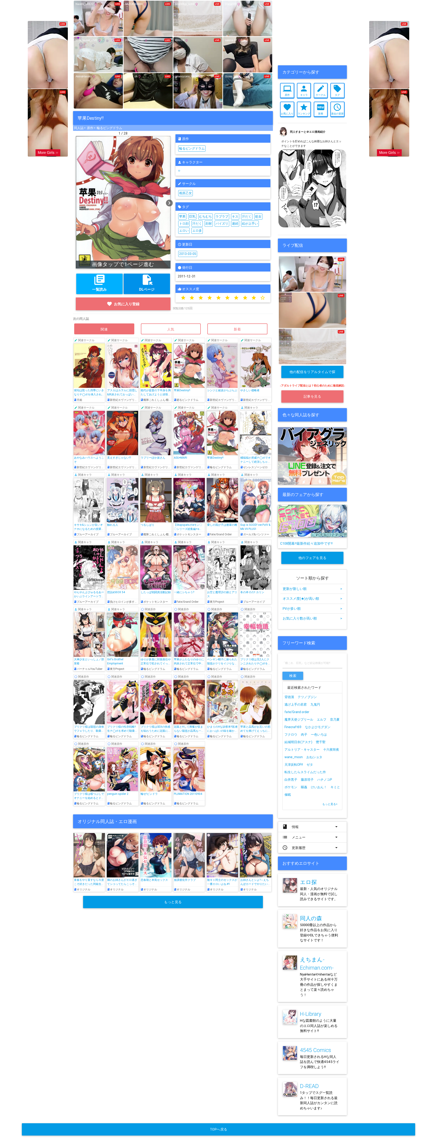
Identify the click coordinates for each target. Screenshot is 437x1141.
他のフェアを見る (312, 558)
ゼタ (310, 764)
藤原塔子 (307, 780)
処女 (258, 216)
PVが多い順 (312, 608)
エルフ (321, 719)
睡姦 (304, 787)
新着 (237, 329)
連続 (235, 223)
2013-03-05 (187, 254)
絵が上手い (250, 223)
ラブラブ (222, 216)
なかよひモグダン (317, 727)
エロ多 (197, 231)
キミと (335, 787)
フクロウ (291, 734)
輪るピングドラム (109, 128)
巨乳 (192, 216)
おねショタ (314, 757)
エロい (184, 231)
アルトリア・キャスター (302, 749)
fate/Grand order (297, 712)
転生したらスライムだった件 (305, 772)
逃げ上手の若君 (296, 704)
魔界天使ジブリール (299, 719)
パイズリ (222, 223)
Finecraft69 (293, 727)
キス (235, 216)
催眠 (288, 795)
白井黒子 (291, 780)
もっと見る (173, 902)
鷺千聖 (320, 742)
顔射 (209, 223)
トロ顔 (184, 223)
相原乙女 (185, 193)
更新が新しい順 (312, 589)
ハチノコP (324, 780)
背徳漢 (289, 697)
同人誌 (79, 128)
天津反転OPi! (294, 764)
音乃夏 (335, 719)
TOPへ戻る (218, 1129)
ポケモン (291, 787)
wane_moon (294, 757)
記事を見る (312, 396)
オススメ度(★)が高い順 (312, 598)
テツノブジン (307, 697)
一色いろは (319, 734)
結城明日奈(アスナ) (298, 742)
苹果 (182, 216)
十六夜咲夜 (331, 749)
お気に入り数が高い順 (312, 618)
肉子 (304, 734)
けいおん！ (319, 787)
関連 (104, 329)
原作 (90, 128)
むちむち (205, 216)
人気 (171, 329)
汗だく (247, 216)
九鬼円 (315, 704)
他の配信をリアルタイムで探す (312, 374)
